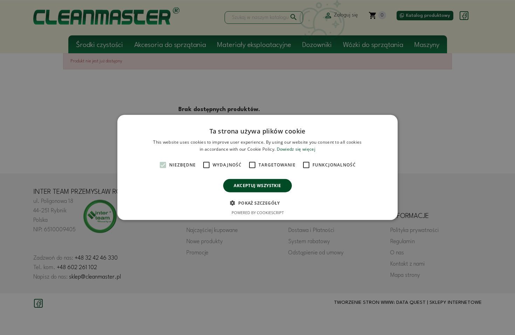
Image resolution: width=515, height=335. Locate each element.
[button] (257, 202)
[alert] (257, 167)
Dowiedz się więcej (296, 149)
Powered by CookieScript (258, 212)
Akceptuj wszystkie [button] (257, 186)
